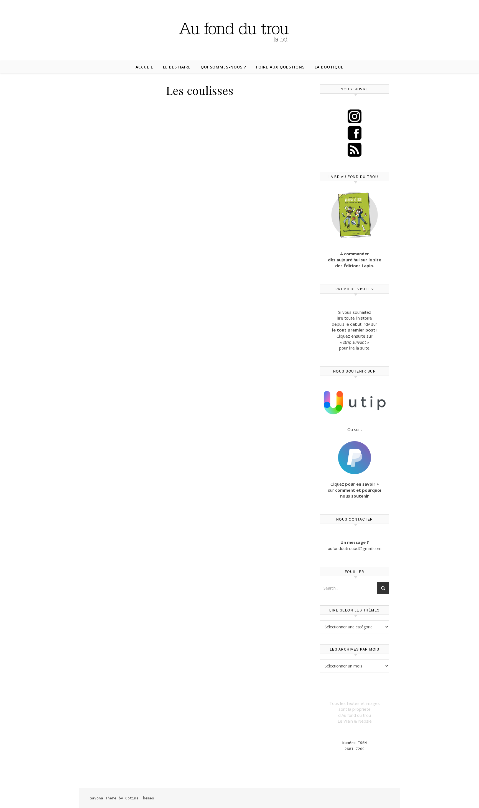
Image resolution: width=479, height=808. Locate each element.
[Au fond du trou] (239, 30)
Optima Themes (139, 798)
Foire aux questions (280, 67)
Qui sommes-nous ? (223, 67)
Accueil (144, 67)
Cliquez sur (354, 490)
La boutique (329, 67)
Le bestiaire (177, 67)
